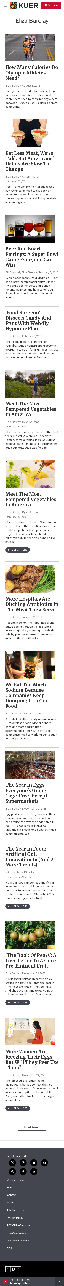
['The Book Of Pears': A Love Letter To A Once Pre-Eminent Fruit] (30, 935)
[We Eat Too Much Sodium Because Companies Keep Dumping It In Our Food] (30, 665)
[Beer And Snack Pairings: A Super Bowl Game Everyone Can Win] (30, 229)
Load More (32, 1127)
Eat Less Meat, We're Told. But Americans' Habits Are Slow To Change (29, 161)
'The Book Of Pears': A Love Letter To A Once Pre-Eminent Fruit (30, 960)
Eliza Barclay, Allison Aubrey (22, 176)
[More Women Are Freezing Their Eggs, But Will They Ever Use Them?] (30, 1031)
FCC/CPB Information (19, 1225)
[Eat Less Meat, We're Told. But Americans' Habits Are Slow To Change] (30, 133)
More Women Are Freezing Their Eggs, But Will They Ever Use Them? (32, 1059)
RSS (9, 1248)
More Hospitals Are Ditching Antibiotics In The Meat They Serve (31, 604)
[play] (5, 1281)
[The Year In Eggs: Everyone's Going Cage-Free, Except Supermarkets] (30, 765)
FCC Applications (16, 1233)
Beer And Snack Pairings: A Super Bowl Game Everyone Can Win (31, 257)
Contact (11, 1195)
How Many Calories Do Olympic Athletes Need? (31, 72)
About (10, 1187)
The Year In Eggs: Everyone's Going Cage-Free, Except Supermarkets (26, 793)
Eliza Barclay (13, 85)
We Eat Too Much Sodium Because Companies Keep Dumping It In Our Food (26, 695)
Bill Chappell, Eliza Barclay (21, 272)
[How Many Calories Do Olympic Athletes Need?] (30, 47)
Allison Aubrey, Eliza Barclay (22, 872)
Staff (10, 1202)
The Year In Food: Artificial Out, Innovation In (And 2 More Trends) (29, 857)
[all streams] (59, 1281)
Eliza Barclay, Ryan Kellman (22, 422)
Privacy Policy (15, 1217)
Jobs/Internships (16, 1210)
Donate (53, 5)
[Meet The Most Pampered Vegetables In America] (30, 384)
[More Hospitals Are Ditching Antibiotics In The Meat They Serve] (30, 579)
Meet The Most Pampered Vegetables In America (30, 409)
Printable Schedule (18, 1240)
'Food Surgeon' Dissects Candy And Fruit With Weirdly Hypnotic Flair (28, 321)
